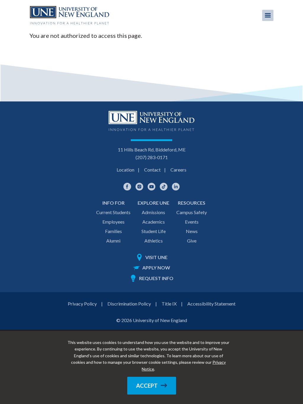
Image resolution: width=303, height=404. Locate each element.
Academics (153, 221)
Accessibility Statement (211, 303)
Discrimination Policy (129, 303)
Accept (147, 385)
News (192, 231)
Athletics (153, 240)
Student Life (153, 231)
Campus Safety (191, 212)
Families (113, 231)
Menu (267, 15)
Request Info (156, 278)
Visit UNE (156, 257)
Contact (152, 169)
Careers (178, 169)
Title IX (169, 303)
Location (125, 169)
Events (192, 221)
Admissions (153, 212)
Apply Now (156, 267)
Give (191, 240)
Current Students (113, 212)
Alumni (113, 240)
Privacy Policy (82, 303)
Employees (113, 221)
